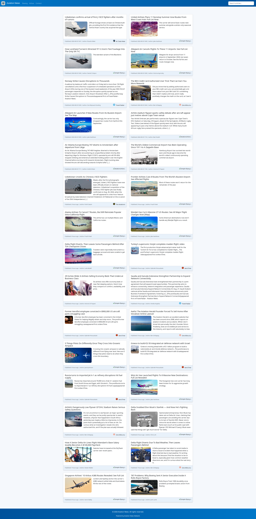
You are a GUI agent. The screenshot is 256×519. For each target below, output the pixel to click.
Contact (39, 3)
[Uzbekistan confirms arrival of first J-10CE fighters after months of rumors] (95, 29)
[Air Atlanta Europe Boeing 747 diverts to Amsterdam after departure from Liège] (95, 156)
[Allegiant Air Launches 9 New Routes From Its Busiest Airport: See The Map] (95, 124)
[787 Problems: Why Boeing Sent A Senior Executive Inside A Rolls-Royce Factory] (161, 487)
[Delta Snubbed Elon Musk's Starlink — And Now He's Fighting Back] (161, 420)
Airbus (31, 3)
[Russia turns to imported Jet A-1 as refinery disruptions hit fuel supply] (95, 387)
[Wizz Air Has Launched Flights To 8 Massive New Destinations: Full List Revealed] (161, 387)
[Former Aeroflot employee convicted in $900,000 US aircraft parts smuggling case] (95, 323)
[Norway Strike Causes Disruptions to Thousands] (95, 93)
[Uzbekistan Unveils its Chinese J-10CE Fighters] (95, 190)
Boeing (25, 3)
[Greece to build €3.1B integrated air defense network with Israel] (161, 355)
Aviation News (13, 3)
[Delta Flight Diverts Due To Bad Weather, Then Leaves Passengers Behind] (161, 455)
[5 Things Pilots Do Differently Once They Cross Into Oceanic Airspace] (95, 355)
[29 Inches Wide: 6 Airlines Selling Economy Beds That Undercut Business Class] (95, 289)
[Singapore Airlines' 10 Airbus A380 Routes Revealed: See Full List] (95, 487)
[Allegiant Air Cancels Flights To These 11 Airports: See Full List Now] (161, 61)
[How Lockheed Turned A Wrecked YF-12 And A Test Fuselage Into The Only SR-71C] (95, 61)
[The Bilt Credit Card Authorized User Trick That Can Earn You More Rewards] (161, 93)
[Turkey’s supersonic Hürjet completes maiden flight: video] (161, 256)
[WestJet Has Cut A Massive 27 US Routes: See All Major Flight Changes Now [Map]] (161, 224)
